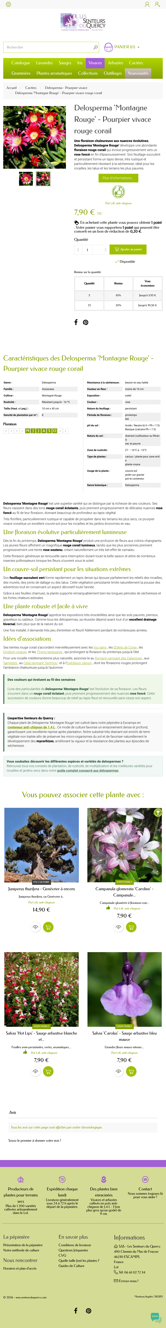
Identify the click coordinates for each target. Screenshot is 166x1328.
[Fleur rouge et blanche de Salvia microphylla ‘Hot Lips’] (41, 989)
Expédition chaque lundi (62, 1192)
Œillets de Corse (125, 647)
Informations (129, 1237)
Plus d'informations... (118, 178)
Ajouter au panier (128, 249)
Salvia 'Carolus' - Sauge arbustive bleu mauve (124, 1036)
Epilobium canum (79, 663)
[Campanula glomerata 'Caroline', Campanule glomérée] (124, 845)
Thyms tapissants (49, 652)
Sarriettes (10, 663)
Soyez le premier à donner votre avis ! (34, 1141)
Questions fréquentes (73, 1250)
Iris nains (100, 647)
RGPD (159, 1297)
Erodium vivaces (15, 652)
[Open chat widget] (156, 1318)
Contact (145, 1189)
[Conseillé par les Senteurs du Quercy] (118, 192)
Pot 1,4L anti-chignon (118, 203)
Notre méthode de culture (21, 1250)
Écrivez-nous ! (129, 1281)
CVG (62, 1256)
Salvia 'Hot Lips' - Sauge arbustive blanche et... (41, 1036)
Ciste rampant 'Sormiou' (41, 663)
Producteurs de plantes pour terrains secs (21, 1195)
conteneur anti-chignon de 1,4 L (31, 727)
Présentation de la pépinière (23, 1245)
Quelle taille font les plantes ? (79, 1261)
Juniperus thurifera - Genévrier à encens (41, 888)
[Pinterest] (85, 322)
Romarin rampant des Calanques (118, 658)
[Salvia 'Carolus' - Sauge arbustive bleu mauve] (124, 989)
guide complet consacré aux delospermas (87, 771)
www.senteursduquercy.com (31, 1297)
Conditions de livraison (75, 1245)
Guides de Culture (71, 1266)
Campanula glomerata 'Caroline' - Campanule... (124, 892)
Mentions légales (144, 1297)
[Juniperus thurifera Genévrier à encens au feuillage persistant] (41, 845)
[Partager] (76, 322)
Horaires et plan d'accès (20, 1269)
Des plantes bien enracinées (104, 1192)
